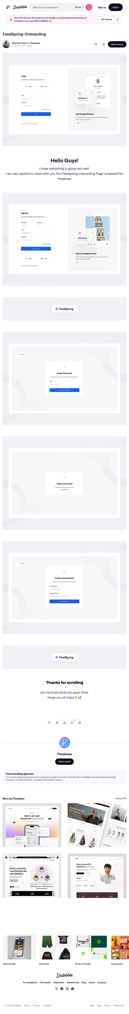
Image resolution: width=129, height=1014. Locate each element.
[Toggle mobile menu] (8, 7)
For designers (30, 982)
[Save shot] (103, 44)
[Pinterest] (72, 988)
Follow (29, 46)
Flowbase (35, 43)
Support (102, 982)
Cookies (47, 1005)
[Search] (89, 7)
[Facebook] (61, 988)
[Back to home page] (20, 7)
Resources (118, 1005)
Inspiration (58, 982)
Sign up (102, 7)
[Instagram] (67, 988)
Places (107, 1005)
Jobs (92, 1005)
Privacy (36, 1005)
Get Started (106, 19)
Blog (83, 982)
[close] (117, 19)
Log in (115, 7)
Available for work (18, 46)
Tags (99, 1005)
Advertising (73, 982)
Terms (27, 1005)
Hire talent (45, 982)
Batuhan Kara (19, 43)
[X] (56, 988)
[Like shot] (96, 44)
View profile (120, 798)
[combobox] (51, 7)
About (92, 982)
